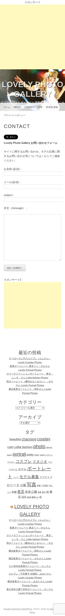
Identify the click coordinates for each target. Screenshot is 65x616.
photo (39, 446)
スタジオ (40, 461)
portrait (19, 454)
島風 (39, 492)
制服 (39, 485)
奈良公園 (31, 491)
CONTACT (29, 107)
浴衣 (24, 496)
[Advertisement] (32, 36)
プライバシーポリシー (14, 115)
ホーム (7, 107)
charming (29, 439)
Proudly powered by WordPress (18, 609)
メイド (16, 477)
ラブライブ (46, 477)
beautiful (15, 439)
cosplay (43, 439)
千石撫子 (45, 485)
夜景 (20, 492)
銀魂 (29, 497)
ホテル (22, 469)
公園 (23, 485)
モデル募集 (29, 477)
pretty (30, 454)
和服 (14, 491)
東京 (44, 492)
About (17, 107)
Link (40, 107)
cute (10, 447)
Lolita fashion (23, 447)
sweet (42, 455)
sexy (36, 455)
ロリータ (13, 485)
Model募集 (52, 107)
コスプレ (23, 461)
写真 (31, 484)
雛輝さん (35, 497)
